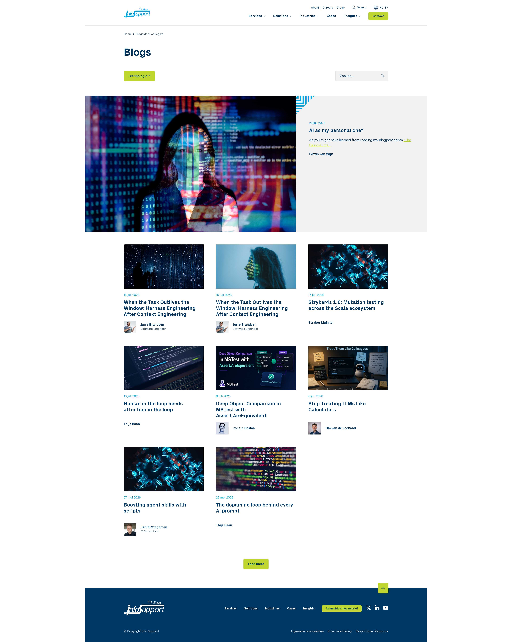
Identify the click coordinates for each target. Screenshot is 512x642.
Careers (328, 7)
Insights (350, 16)
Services (255, 16)
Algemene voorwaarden (307, 631)
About (315, 7)
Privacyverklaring (340, 631)
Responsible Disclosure (372, 631)
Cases (331, 16)
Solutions (280, 16)
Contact (378, 16)
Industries (307, 16)
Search (362, 7)
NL (381, 7)
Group (341, 7)
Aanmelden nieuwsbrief (342, 608)
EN (386, 7)
